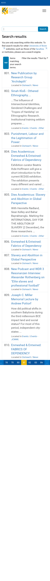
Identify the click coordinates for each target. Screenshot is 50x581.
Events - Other (37, 128)
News (35, 85)
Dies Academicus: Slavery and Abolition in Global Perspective (28, 199)
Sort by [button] (42, 58)
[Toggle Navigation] (44, 10)
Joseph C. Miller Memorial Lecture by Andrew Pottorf (24, 299)
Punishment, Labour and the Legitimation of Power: (27, 138)
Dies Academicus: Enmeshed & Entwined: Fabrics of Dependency (26, 156)
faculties (40, 49)
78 (6, 362)
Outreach (26, 85)
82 (29, 362)
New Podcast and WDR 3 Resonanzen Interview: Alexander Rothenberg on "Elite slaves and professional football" (27, 277)
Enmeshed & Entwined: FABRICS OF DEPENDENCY (26, 349)
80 (18, 362)
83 (35, 362)
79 (12, 362)
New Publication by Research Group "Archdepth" (24, 77)
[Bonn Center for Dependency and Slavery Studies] (10, 11)
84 (41, 362)
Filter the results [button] (29, 58)
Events (25, 128)
